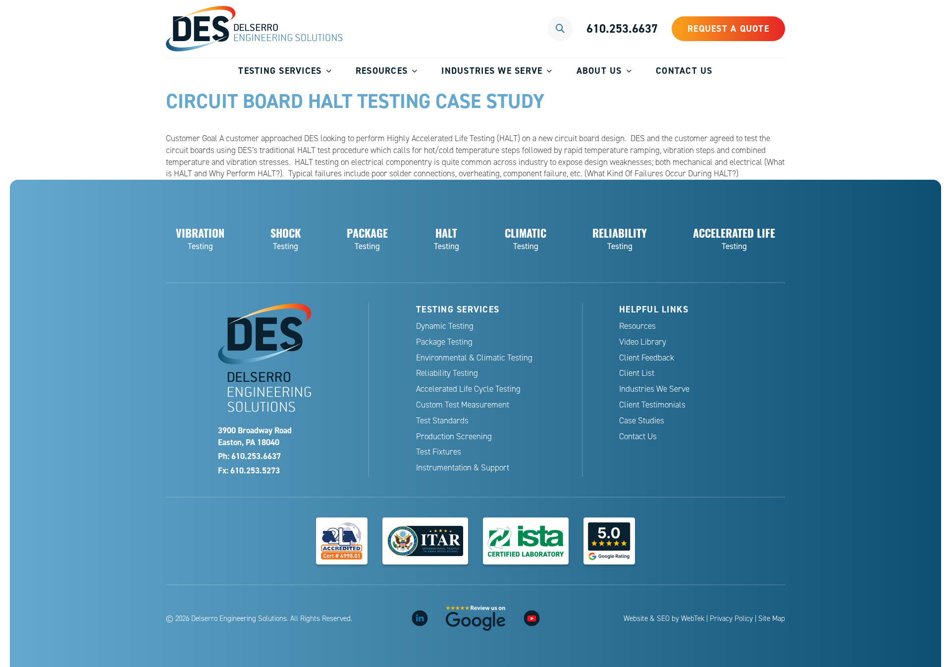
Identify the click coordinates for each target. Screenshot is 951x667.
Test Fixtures (438, 452)
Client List (636, 373)
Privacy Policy (731, 618)
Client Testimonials (652, 405)
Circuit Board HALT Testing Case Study (355, 101)
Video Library (642, 342)
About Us (599, 70)
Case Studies (641, 420)
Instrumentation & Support (462, 467)
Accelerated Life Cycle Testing (468, 389)
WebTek (692, 618)
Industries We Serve (491, 70)
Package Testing (444, 342)
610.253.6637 (622, 28)
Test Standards (442, 420)
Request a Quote (728, 28)
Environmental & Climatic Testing (474, 358)
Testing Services (279, 70)
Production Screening (454, 436)
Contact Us (684, 70)
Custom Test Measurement (462, 405)
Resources (382, 70)
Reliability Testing (447, 373)
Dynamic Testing (445, 326)
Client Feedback (646, 358)
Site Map (771, 618)
